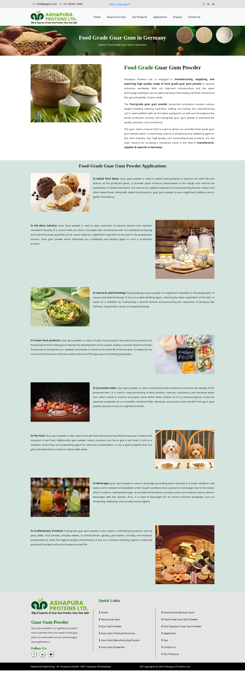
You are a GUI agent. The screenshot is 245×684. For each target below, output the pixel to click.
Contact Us (194, 17)
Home (97, 17)
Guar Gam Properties (113, 647)
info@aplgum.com (46, 4)
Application (169, 633)
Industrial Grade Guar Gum (178, 612)
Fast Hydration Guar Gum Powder (182, 626)
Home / (102, 44)
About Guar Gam (110, 619)
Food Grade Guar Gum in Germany (127, 44)
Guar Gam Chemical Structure (118, 633)
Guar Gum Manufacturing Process (120, 640)
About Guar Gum (116, 17)
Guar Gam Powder (111, 626)
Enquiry (177, 17)
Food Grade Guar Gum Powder (180, 619)
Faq (165, 640)
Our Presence (171, 654)
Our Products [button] (139, 17)
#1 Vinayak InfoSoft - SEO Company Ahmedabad (84, 666)
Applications (160, 17)
